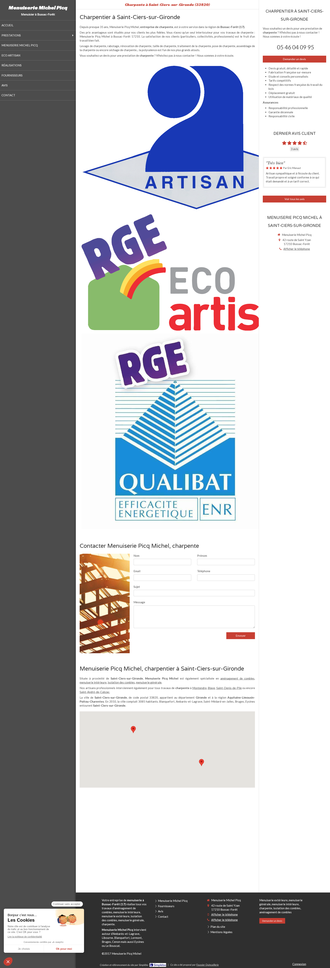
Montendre (199, 688)
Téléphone (203, 571)
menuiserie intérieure (93, 682)
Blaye (211, 688)
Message (139, 602)
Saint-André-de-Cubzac (94, 692)
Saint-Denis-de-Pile (229, 688)
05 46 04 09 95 (295, 47)
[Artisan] (196, 137)
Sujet (136, 586)
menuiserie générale (149, 682)
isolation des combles (121, 682)
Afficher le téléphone (296, 249)
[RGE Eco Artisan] (196, 272)
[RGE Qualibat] (179, 431)
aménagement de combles (237, 678)
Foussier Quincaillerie (207, 964)
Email (136, 571)
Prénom (202, 555)
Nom (136, 555)
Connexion (299, 964)
